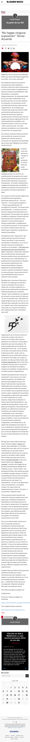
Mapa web (22, 737)
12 (26, 691)
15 (11, 695)
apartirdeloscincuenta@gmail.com (13, 610)
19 (27, 695)
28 (7, 703)
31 (19, 703)
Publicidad (16, 737)
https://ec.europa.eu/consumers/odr (16, 727)
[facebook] (13, 722)
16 (15, 695)
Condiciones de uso (19, 735)
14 (7, 695)
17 (19, 695)
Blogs (3, 12)
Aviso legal (12, 735)
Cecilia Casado (15, 19)
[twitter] (5, 668)
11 (22, 691)
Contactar (7, 735)
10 (19, 691)
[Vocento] (15, 731)
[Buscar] (27, 675)
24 (19, 699)
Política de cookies (14, 738)
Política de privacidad (9, 737)
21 (7, 699)
